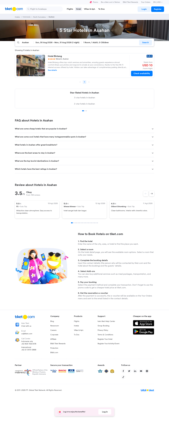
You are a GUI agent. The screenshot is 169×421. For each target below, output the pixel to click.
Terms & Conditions (105, 335)
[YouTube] (141, 371)
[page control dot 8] (82, 222)
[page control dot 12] (88, 222)
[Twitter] (129, 371)
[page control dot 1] (83, 110)
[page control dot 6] (79, 222)
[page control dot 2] (84, 110)
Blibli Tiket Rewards (130, 2)
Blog (52, 321)
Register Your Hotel (105, 339)
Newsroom (54, 326)
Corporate (54, 335)
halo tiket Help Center (106, 321)
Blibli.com (54, 352)
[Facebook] (123, 371)
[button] (84, 128)
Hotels (76, 326)
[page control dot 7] (81, 222)
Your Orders (145, 2)
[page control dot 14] (91, 222)
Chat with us (26, 326)
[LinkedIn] (135, 371)
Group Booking (103, 326)
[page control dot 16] (94, 222)
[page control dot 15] (93, 222)
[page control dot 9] (84, 222)
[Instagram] (147, 371)
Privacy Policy (103, 330)
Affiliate (53, 339)
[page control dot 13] (90, 222)
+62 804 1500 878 (28, 344)
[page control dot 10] (85, 222)
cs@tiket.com (26, 334)
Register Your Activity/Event (108, 344)
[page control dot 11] (87, 222)
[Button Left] (145, 193)
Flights (76, 321)
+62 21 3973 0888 (28, 350)
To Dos (76, 335)
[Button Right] (151, 193)
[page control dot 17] (96, 222)
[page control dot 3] (86, 110)
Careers (53, 330)
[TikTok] (123, 377)
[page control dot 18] (97, 222)
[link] (144, 9)
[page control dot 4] (76, 222)
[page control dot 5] (78, 222)
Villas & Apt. (79, 330)
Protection (54, 348)
